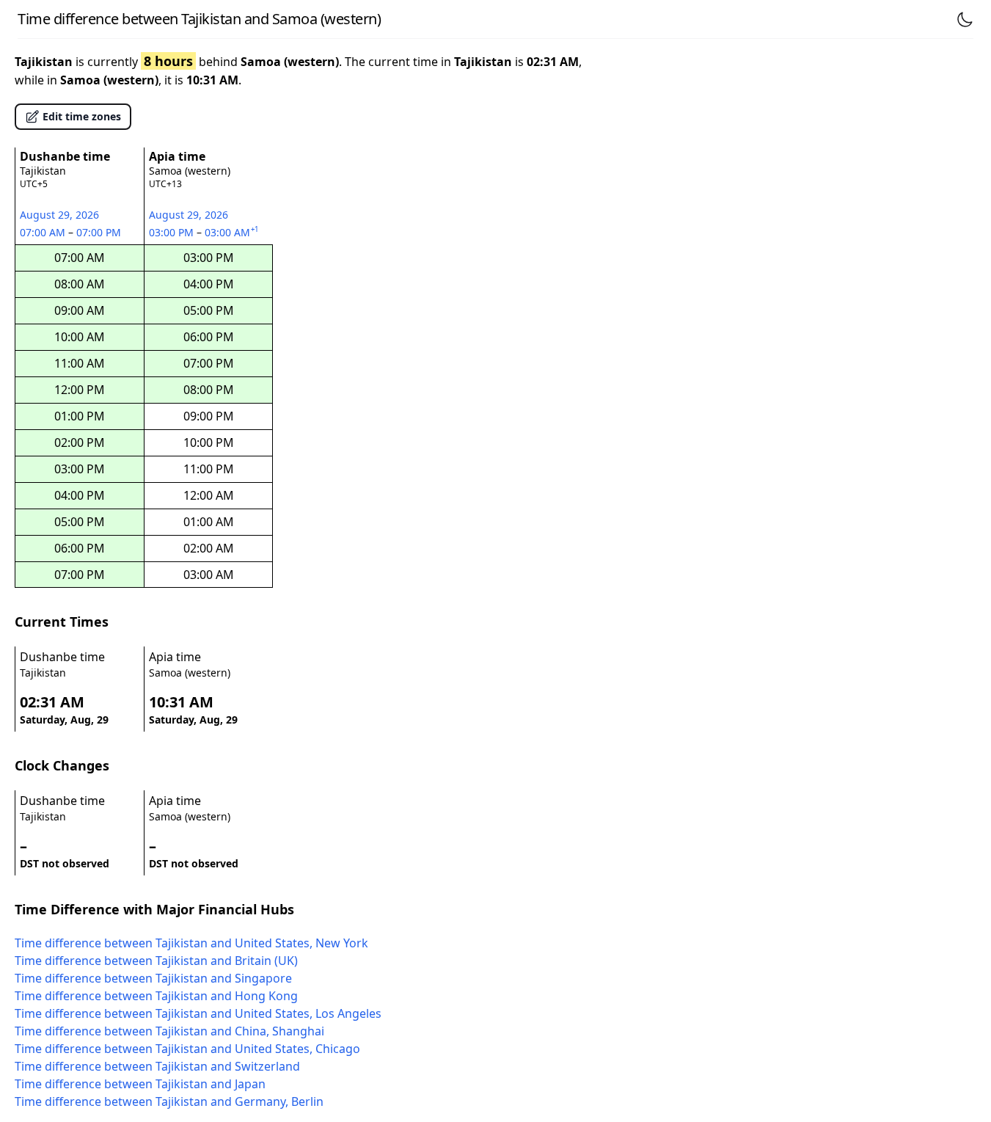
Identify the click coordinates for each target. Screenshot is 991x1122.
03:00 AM (232, 232)
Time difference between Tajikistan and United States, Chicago (187, 1049)
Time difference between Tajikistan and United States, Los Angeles (198, 1013)
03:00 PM (173, 232)
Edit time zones (82, 116)
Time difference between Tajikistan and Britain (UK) (156, 960)
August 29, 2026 (59, 215)
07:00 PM (99, 232)
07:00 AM (44, 232)
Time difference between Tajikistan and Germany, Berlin (169, 1101)
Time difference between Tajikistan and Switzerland (157, 1066)
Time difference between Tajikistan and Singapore (153, 978)
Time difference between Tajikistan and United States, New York (191, 943)
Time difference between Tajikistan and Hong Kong (156, 996)
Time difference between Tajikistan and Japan (140, 1084)
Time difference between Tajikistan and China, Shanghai (169, 1031)
